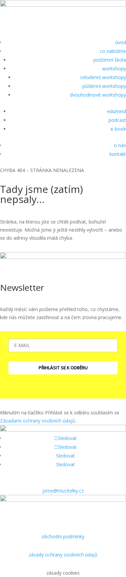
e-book (118, 129)
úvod (120, 42)
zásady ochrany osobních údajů (63, 554)
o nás (120, 145)
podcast (117, 120)
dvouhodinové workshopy (98, 95)
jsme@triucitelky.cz (63, 490)
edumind (116, 111)
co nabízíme (113, 51)
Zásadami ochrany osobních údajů (37, 420)
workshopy (114, 68)
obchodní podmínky (63, 536)
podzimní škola (109, 60)
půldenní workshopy (104, 86)
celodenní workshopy (103, 77)
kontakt (118, 154)
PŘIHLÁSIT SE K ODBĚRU (63, 367)
